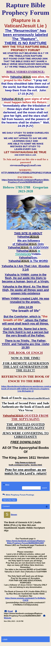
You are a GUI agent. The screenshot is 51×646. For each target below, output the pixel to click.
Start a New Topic (9, 500)
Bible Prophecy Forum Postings (19, 495)
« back (5, 639)
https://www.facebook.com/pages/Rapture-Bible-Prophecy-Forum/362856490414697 (25, 542)
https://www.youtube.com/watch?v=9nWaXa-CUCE (25, 599)
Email (10, 611)
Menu (7, 485)
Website (7, 618)
